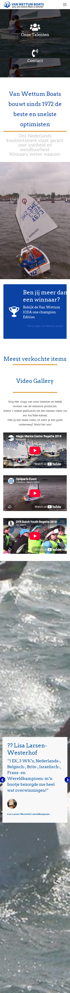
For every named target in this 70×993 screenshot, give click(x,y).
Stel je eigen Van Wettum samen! (45, 326)
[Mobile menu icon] (65, 5)
